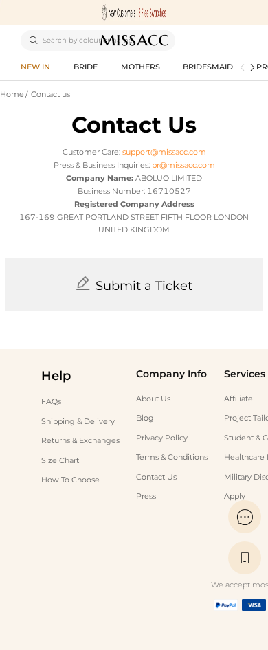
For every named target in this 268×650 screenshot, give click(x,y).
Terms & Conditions (172, 457)
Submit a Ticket (144, 286)
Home (12, 94)
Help (56, 376)
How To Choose (70, 479)
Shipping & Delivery (78, 421)
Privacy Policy (162, 438)
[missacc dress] (134, 12)
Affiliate (238, 398)
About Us (153, 398)
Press (146, 496)
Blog (145, 418)
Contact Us (156, 477)
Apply (234, 496)
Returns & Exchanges (80, 440)
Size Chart (60, 460)
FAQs (51, 401)
